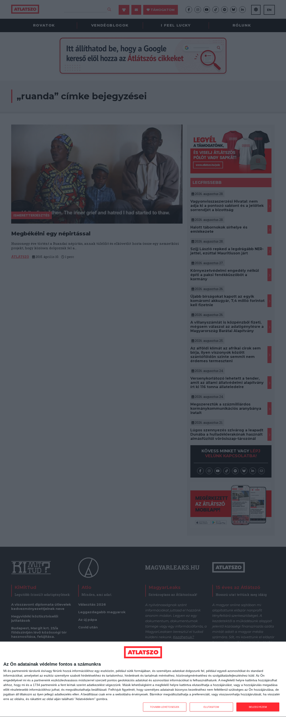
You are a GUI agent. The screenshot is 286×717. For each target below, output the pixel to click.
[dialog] (143, 679)
